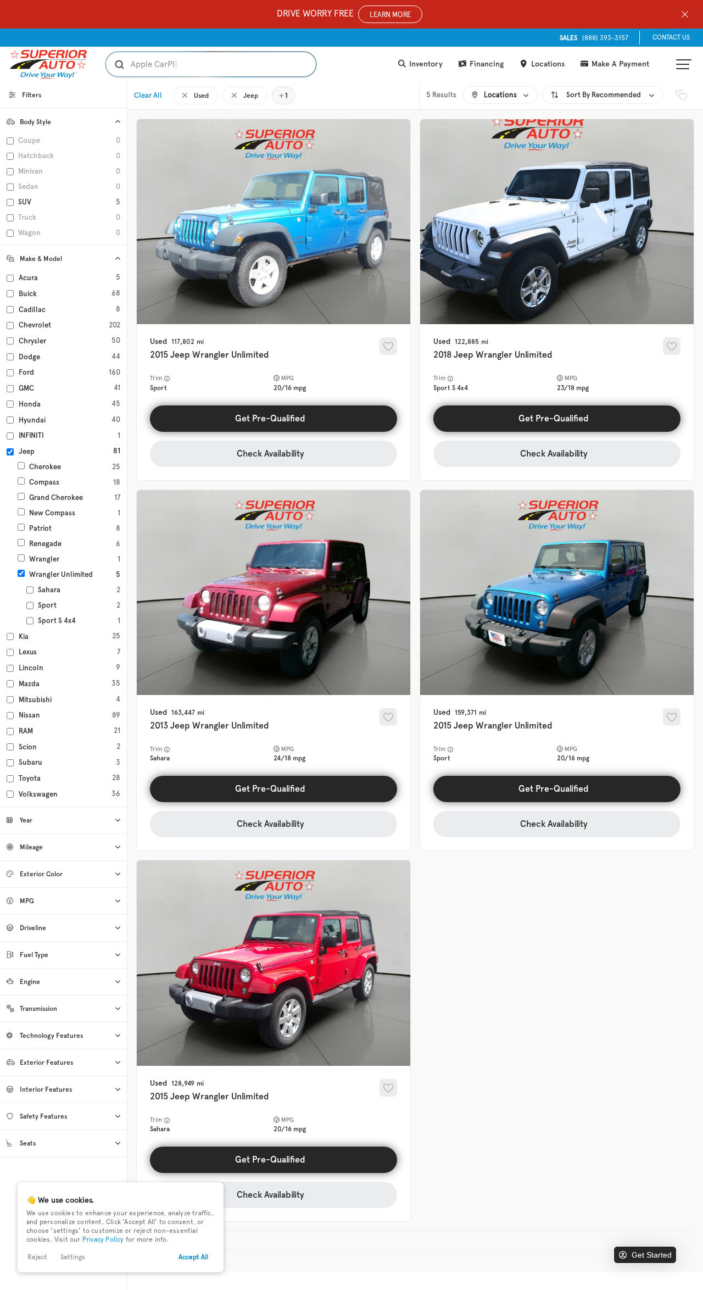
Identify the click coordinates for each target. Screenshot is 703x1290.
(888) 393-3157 (594, 38)
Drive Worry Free (344, 13)
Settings (72, 1257)
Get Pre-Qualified (270, 418)
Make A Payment (619, 64)
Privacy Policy (103, 1239)
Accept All (193, 1257)
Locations (547, 64)
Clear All (148, 95)
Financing (485, 64)
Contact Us (671, 37)
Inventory (425, 64)
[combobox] (200, 64)
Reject (37, 1257)
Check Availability (270, 453)
